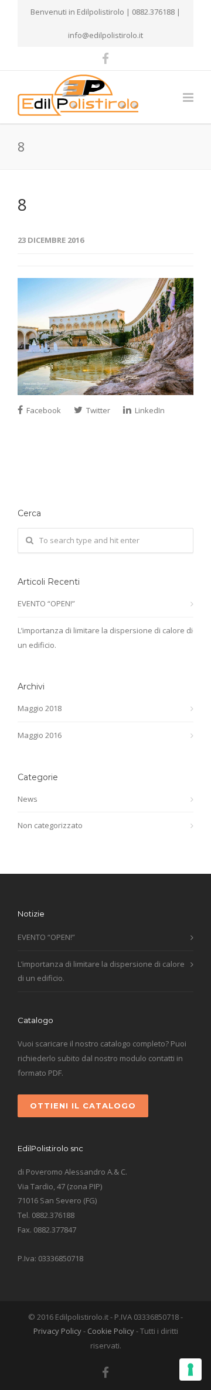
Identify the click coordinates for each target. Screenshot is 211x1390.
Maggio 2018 (40, 708)
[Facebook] (105, 58)
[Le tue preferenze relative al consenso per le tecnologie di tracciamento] (190, 1369)
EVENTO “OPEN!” (46, 603)
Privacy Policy (57, 1331)
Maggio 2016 (40, 735)
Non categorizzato (50, 825)
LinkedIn (149, 410)
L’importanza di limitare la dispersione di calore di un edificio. (105, 637)
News (28, 799)
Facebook (43, 410)
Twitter (97, 410)
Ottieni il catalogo (83, 1105)
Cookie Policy (110, 1331)
